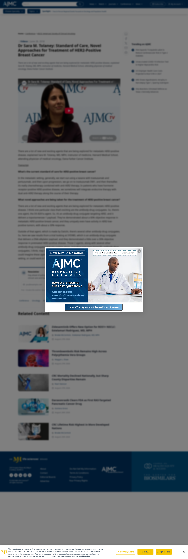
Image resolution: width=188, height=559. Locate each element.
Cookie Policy (84, 556)
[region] (94, 552)
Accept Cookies (163, 552)
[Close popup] (139, 251)
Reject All (145, 552)
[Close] (184, 552)
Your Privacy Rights (126, 552)
